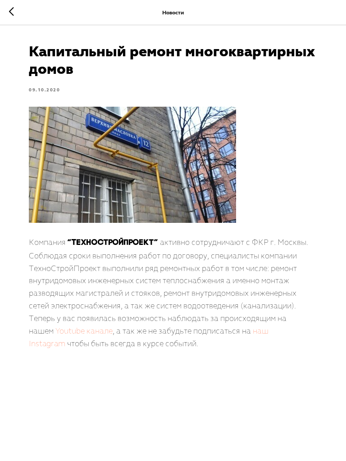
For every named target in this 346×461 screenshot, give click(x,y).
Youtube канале (84, 331)
